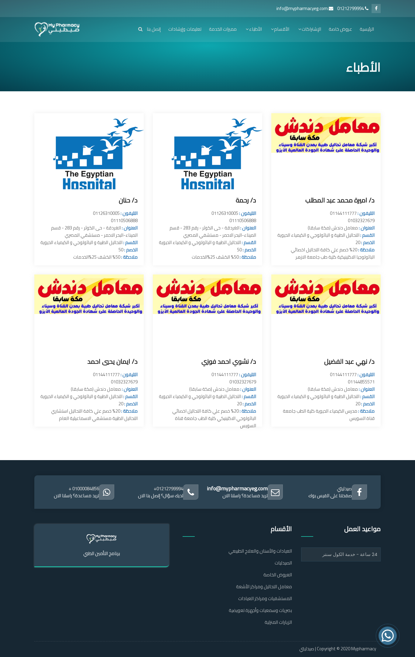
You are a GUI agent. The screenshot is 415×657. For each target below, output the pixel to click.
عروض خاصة (340, 29)
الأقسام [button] (281, 29)
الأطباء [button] (255, 29)
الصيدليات (283, 562)
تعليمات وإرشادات (184, 29)
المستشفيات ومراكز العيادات (265, 598)
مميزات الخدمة (223, 29)
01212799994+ (168, 488)
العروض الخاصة (277, 574)
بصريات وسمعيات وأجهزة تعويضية (260, 610)
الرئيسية (367, 29)
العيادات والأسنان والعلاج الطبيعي (260, 551)
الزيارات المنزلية (278, 622)
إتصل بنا (154, 29)
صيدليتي (344, 488)
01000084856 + (84, 488)
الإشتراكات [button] (311, 29)
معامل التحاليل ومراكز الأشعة (264, 586)
